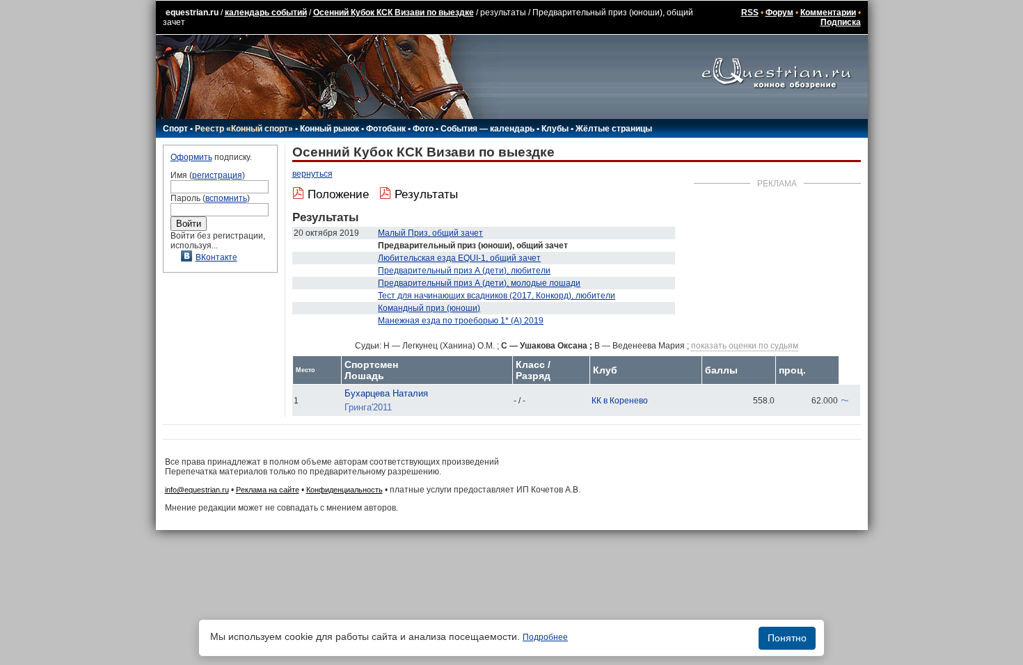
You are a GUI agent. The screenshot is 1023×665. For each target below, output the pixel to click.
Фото (423, 129)
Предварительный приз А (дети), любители (464, 270)
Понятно (787, 637)
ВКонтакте (216, 257)
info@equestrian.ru (197, 490)
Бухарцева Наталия (386, 393)
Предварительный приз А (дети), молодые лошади (479, 283)
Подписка (840, 22)
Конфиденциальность (344, 490)
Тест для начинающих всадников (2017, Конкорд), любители (496, 296)
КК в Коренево (620, 401)
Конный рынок (329, 129)
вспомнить (226, 198)
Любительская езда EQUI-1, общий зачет (459, 258)
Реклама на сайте (267, 490)
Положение (338, 194)
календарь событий (266, 12)
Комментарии (828, 12)
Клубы (555, 129)
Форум (779, 12)
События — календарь (487, 129)
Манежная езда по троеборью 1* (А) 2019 (461, 321)
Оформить (191, 157)
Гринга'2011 (368, 407)
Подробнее (545, 637)
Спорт (175, 129)
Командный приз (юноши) (429, 308)
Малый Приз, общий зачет (430, 233)
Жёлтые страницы (614, 129)
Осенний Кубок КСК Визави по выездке (393, 12)
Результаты (426, 194)
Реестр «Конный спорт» (244, 129)
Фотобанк (386, 129)
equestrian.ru (192, 12)
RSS (750, 12)
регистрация (217, 175)
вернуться (312, 174)
